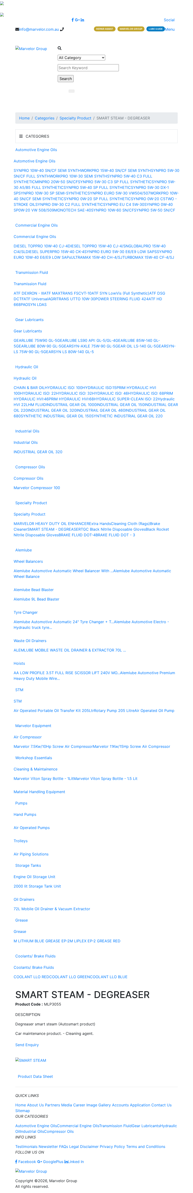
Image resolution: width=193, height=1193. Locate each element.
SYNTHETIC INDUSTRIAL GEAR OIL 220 (127, 416)
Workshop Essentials (33, 757)
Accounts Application (131, 1105)
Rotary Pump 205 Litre (114, 710)
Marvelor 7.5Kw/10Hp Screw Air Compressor (53, 746)
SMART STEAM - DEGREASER (54, 529)
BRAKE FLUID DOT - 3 (115, 535)
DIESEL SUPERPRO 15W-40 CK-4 (55, 251)
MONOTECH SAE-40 (72, 210)
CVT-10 (85, 293)
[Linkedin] (82, 19)
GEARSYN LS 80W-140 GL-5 (68, 351)
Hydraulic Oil (26, 366)
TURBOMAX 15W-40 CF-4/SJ (148, 257)
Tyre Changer (26, 612)
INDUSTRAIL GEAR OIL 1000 (71, 404)
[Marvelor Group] (31, 48)
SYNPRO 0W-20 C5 (148, 198)
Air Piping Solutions (31, 854)
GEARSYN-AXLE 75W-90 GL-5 (88, 346)
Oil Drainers (24, 899)
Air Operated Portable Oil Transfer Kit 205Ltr (54, 710)
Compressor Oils (30, 467)
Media (66, 1105)
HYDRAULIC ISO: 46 (110, 393)
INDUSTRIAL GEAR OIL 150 (120, 404)
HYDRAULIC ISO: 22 (38, 393)
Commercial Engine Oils (36, 225)
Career (79, 1105)
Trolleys (21, 840)
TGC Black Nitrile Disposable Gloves (113, 529)
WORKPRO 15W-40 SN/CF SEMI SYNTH (116, 170)
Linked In (76, 1161)
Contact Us (161, 1105)
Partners (52, 1105)
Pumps (21, 803)
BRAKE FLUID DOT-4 (77, 535)
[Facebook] (73, 19)
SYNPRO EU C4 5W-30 (123, 204)
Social (170, 19)
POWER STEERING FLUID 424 (122, 298)
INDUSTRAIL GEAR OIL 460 (100, 410)
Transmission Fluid (31, 272)
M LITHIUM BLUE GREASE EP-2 (42, 941)
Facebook (27, 1161)
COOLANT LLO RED (31, 976)
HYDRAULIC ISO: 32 (74, 393)
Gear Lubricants (29, 319)
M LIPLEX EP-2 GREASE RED (95, 941)
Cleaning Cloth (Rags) (130, 523)
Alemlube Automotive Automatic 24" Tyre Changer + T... (64, 621)
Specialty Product (75, 118)
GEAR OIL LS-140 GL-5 (135, 346)
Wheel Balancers (28, 561)
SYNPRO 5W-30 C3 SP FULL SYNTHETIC (115, 181)
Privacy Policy (112, 1146)
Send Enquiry (27, 1044)
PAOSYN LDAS (34, 304)
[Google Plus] (77, 19)
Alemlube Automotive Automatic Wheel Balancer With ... (63, 570)
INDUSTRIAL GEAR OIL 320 (52, 410)
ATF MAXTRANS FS (61, 293)
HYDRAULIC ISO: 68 (146, 393)
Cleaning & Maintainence (35, 769)
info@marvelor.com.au (39, 29)
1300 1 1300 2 (27, 35)
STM (19, 689)
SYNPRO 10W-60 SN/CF (112, 210)
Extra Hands (100, 523)
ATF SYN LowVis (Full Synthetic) (120, 293)
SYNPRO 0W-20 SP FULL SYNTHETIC (97, 198)
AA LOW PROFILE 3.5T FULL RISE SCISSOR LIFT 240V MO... (67, 672)
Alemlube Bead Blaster (34, 589)
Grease (21, 920)
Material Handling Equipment (39, 791)
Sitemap (22, 1110)
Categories (44, 118)
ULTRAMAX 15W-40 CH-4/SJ (96, 257)
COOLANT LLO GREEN (69, 976)
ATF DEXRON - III (29, 293)
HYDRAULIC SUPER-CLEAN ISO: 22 (126, 399)
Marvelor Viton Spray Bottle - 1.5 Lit (105, 778)
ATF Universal (36, 298)
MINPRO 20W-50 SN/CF (56, 181)
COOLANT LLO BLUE (109, 976)
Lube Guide (156, 28)
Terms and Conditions (145, 1146)
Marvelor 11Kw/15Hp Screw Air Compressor (131, 746)
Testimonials (26, 1146)
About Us (35, 1105)
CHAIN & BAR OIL (29, 387)
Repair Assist (104, 28)
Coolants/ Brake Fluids (35, 956)
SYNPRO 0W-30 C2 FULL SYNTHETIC (69, 204)
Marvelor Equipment (33, 725)
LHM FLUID (36, 404)
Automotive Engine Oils (36, 149)
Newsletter (48, 1146)
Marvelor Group (131, 28)
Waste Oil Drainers (30, 640)
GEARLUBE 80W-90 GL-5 (38, 346)
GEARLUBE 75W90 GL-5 (35, 340)
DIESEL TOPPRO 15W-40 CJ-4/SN (98, 246)
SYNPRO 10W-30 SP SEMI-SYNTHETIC (53, 193)
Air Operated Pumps (32, 827)
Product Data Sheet (35, 1076)
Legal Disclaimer (84, 1146)
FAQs (63, 1146)
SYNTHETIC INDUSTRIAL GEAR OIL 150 (56, 416)
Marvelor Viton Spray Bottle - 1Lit (43, 778)
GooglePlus (52, 1161)
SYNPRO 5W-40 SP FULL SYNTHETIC (97, 187)
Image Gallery (98, 1105)
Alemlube (23, 550)
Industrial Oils (27, 431)
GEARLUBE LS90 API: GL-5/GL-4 (86, 340)
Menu (170, 29)
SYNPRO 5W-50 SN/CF (154, 210)
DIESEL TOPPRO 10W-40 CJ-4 (41, 246)
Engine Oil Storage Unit (34, 876)
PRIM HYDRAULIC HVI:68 (71, 399)
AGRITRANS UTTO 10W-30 (71, 298)
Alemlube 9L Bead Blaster (36, 599)
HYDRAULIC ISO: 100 (63, 387)
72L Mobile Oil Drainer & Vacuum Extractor (52, 908)
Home (24, 118)
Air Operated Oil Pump (154, 710)
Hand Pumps (25, 814)
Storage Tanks (28, 865)
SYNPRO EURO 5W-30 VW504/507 (119, 193)
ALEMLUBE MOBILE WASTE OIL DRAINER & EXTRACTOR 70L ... (70, 650)
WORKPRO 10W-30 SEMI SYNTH (78, 176)
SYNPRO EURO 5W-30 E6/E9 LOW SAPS (120, 251)
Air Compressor (28, 737)
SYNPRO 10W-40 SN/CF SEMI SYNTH (47, 170)
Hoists (19, 663)
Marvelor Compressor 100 (37, 487)
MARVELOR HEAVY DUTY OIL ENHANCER (51, 523)
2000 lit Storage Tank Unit (37, 886)
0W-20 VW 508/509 (36, 210)
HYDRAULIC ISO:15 (99, 387)
